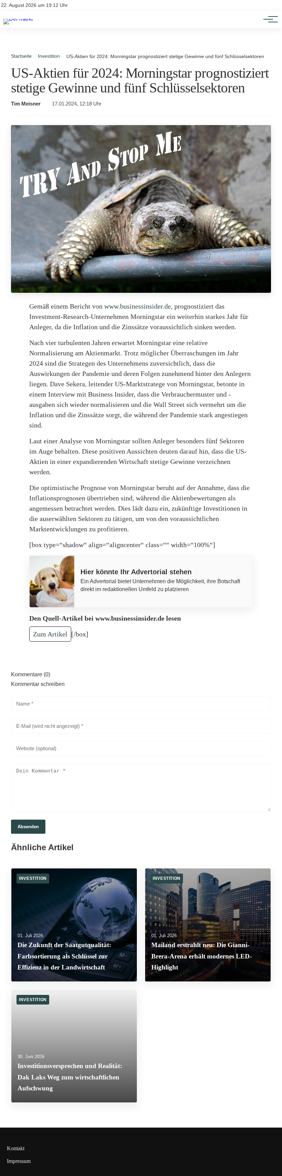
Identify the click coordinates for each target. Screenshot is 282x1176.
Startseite (21, 56)
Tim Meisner (26, 104)
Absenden (28, 826)
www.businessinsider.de (137, 306)
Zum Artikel (50, 634)
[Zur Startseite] (18, 19)
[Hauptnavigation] (268, 19)
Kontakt (15, 1148)
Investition (49, 56)
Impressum (19, 1161)
